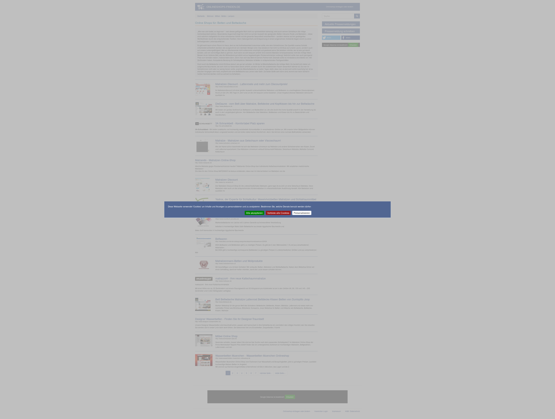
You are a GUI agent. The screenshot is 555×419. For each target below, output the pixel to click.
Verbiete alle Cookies (278, 213)
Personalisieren (302, 213)
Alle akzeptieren (254, 213)
